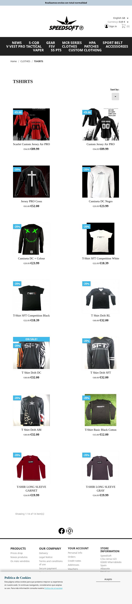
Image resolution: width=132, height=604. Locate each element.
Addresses (73, 564)
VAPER (38, 50)
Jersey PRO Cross (31, 201)
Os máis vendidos (20, 561)
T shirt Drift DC (31, 372)
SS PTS (56, 50)
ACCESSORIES (117, 46)
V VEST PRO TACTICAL (24, 46)
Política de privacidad (53, 588)
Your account (78, 548)
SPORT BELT (113, 42)
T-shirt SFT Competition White (100, 258)
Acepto (108, 579)
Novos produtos (19, 557)
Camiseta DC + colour (31, 258)
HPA (92, 42)
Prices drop (16, 553)
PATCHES (91, 46)
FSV (52, 46)
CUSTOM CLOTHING (85, 50)
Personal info (75, 552)
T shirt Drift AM (31, 429)
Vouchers (73, 568)
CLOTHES (69, 46)
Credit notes (74, 560)
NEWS (17, 42)
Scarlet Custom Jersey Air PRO (31, 144)
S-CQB (34, 42)
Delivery (43, 553)
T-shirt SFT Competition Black (31, 315)
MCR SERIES (72, 42)
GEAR (50, 42)
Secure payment (48, 568)
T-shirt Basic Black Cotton (100, 429)
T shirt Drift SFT (100, 372)
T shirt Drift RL (100, 315)
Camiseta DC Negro (101, 201)
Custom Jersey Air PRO (101, 144)
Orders (71, 556)
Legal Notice (45, 557)
